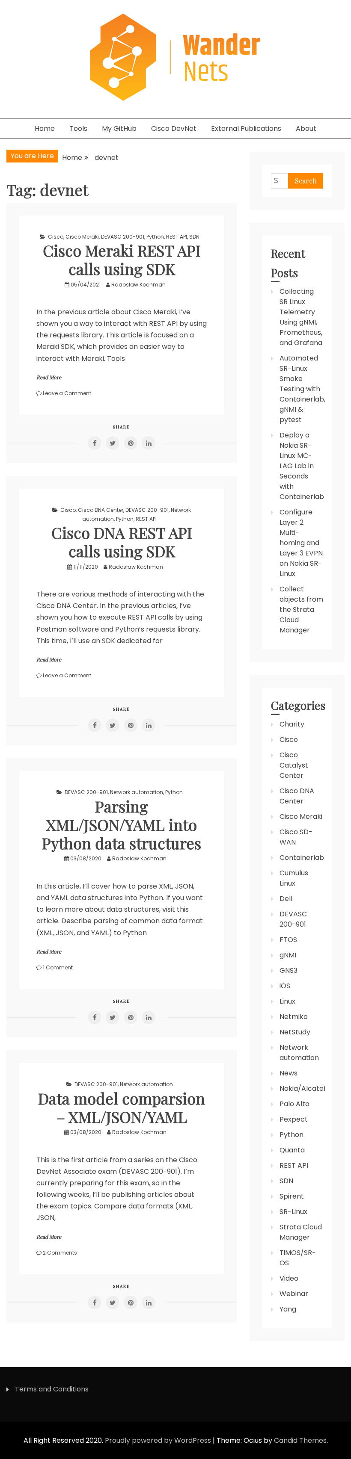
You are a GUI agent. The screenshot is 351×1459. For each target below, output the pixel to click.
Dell (286, 899)
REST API (176, 236)
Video (289, 1278)
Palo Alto (294, 1104)
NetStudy (295, 1032)
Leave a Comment (67, 393)
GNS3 (288, 970)
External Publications (246, 128)
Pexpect (294, 1119)
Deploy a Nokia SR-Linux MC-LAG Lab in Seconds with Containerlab (302, 466)
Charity (292, 724)
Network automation (136, 792)
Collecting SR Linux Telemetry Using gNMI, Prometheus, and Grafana (301, 317)
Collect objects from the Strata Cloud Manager (301, 609)
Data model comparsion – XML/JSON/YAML (121, 1107)
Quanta (292, 1150)
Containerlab (302, 857)
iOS (285, 986)
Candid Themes (300, 1440)
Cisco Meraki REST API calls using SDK (122, 259)
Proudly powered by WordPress (159, 1440)
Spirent (292, 1196)
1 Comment (58, 967)
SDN (194, 236)
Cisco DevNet (173, 128)
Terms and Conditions (52, 1389)
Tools (78, 128)
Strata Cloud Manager (301, 1232)
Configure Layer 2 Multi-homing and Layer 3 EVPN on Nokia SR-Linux (301, 543)
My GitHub (119, 128)
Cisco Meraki (82, 236)
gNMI (288, 955)
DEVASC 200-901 (122, 236)
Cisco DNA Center (100, 510)
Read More (48, 377)
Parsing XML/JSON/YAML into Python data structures (121, 824)
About (306, 128)
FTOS (288, 940)
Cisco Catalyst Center (294, 765)
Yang (288, 1309)
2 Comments (60, 1252)
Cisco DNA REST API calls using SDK (121, 541)
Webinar (294, 1294)
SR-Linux (293, 1212)
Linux (287, 1001)
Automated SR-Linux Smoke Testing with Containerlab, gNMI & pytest (302, 389)
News (288, 1073)
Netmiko (294, 1017)
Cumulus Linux (294, 878)
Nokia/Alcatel (302, 1088)
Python (155, 236)
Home (45, 128)
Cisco (55, 236)
